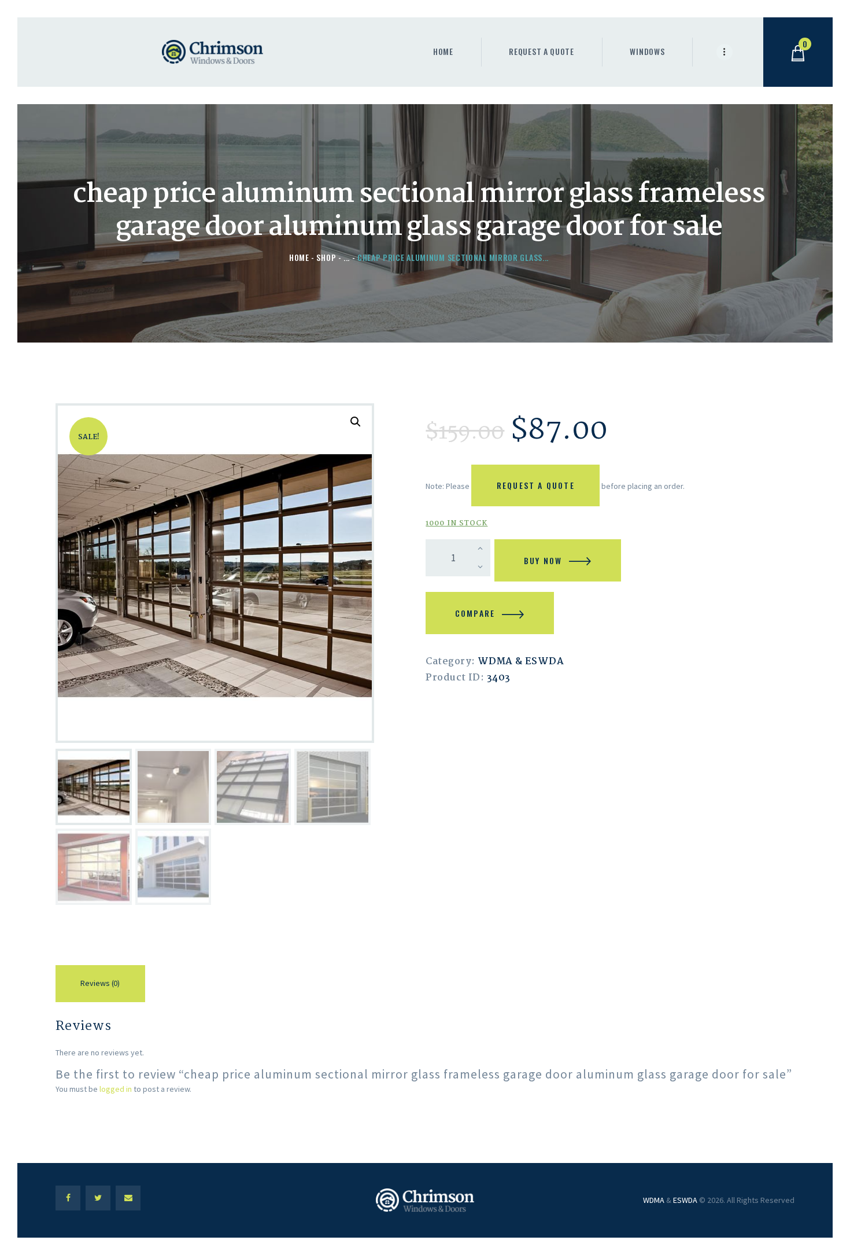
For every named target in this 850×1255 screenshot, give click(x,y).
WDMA (653, 1200)
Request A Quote (536, 485)
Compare (475, 613)
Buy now (543, 560)
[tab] (100, 985)
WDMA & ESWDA (521, 661)
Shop (326, 257)
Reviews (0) (100, 983)
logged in (115, 1089)
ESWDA (685, 1200)
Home (299, 257)
